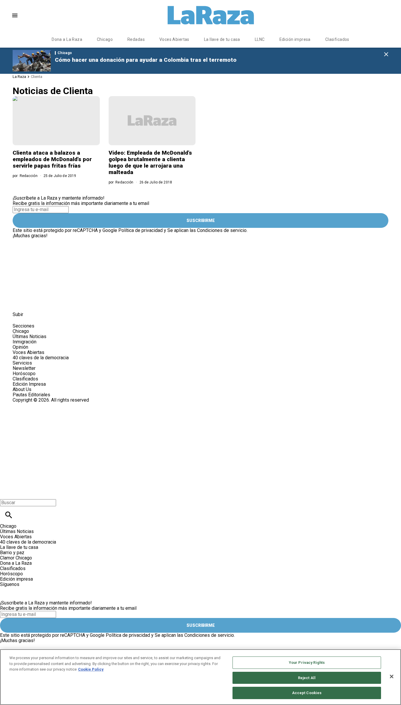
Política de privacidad (140, 230)
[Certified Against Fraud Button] (34, 405)
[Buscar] (8, 515)
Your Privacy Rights (307, 662)
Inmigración (24, 342)
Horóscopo (24, 373)
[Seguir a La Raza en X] (34, 301)
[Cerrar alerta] (386, 54)
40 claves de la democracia (41, 357)
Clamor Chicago (16, 558)
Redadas (136, 39)
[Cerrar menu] (6, 492)
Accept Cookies (307, 693)
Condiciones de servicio (222, 230)
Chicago (105, 39)
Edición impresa (295, 39)
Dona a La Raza (67, 39)
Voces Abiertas (174, 39)
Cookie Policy (91, 669)
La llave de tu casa (222, 39)
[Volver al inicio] (128, 424)
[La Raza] (210, 15)
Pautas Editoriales (31, 394)
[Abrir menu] (14, 15)
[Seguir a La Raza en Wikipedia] (76, 301)
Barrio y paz (12, 552)
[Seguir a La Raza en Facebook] (20, 301)
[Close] (391, 676)
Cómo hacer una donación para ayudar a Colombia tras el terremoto (146, 59)
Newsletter (24, 368)
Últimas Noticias (29, 336)
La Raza (19, 76)
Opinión (20, 347)
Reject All (307, 678)
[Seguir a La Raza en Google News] (63, 301)
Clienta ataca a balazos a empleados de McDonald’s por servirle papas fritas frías (52, 159)
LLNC (260, 39)
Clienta (36, 76)
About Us (22, 389)
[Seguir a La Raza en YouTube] (48, 301)
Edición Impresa (29, 384)
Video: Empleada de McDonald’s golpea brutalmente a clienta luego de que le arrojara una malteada (150, 162)
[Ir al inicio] (133, 241)
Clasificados (337, 39)
